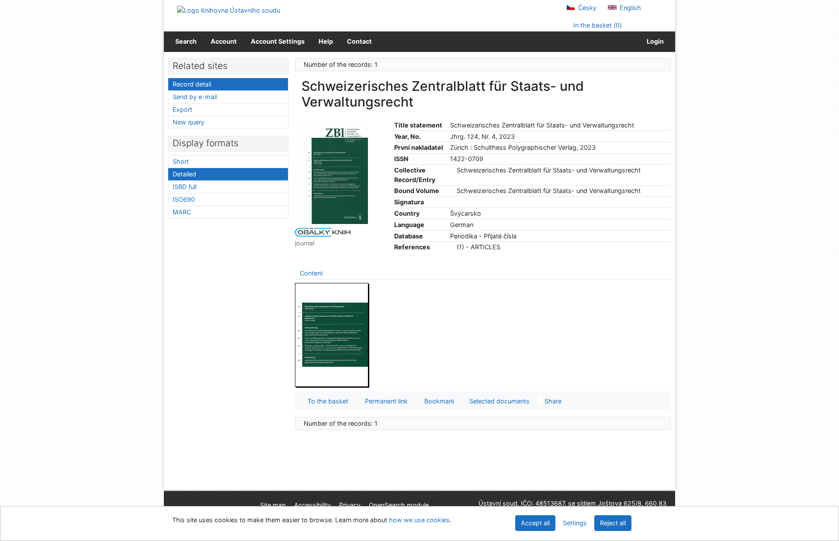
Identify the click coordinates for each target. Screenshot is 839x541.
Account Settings (278, 41)
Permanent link (384, 401)
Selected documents (499, 401)
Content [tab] (311, 273)
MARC (182, 212)
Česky (586, 7)
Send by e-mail (195, 96)
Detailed (184, 174)
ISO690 (184, 199)
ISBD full (185, 186)
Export (182, 109)
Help (326, 41)
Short (181, 161)
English (629, 7)
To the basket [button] (326, 401)
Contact (359, 41)
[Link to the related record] (452, 170)
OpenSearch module (399, 505)
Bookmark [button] (437, 401)
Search (186, 41)
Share (552, 401)
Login (654, 41)
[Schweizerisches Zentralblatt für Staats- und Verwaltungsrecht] (332, 171)
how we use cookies (419, 520)
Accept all (535, 523)
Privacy (350, 505)
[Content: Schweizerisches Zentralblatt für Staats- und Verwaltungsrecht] (332, 334)
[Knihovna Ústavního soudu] (228, 10)
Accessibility (312, 505)
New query (189, 122)
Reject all (613, 523)
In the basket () (597, 25)
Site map (273, 505)
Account (224, 41)
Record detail (192, 84)
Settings (575, 523)
